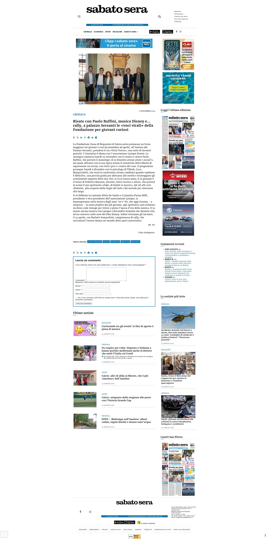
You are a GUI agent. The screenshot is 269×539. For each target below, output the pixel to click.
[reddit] (92, 137)
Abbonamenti (178, 14)
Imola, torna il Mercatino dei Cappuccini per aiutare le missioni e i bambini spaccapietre (176, 379)
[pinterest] (85, 137)
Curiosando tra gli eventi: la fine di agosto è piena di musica (128, 328)
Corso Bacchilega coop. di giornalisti (183, 507)
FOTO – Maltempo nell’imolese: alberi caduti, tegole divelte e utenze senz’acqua (126, 420)
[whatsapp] (88, 137)
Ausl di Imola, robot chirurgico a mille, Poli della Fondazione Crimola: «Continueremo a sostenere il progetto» (180, 254)
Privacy (105, 529)
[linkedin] (81, 137)
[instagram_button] (180, 32)
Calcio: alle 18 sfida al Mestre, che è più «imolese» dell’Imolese (125, 377)
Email (78, 290)
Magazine (117, 32)
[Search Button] (156, 15)
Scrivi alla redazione (181, 19)
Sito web (79, 294)
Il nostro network (147, 523)
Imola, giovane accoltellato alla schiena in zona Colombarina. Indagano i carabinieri (177, 421)
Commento (80, 280)
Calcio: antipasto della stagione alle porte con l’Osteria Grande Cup (126, 399)
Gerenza (138, 529)
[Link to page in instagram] (90, 512)
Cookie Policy (116, 529)
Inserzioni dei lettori (181, 16)
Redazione (177, 11)
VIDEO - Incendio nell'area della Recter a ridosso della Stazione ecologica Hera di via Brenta (178, 263)
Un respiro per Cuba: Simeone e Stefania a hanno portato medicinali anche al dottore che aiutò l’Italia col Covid (127, 351)
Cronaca (88, 32)
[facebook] (74, 137)
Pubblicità (177, 21)
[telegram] (96, 137)
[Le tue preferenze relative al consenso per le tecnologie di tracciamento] (265, 535)
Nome (78, 286)
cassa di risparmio (95, 242)
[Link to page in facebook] (80, 512)
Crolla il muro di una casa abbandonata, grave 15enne (176, 280)
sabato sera (125, 242)
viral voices (135, 242)
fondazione (115, 242)
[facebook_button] (177, 32)
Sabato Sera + (131, 32)
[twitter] (77, 137)
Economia (98, 32)
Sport (108, 32)
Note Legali (128, 529)
